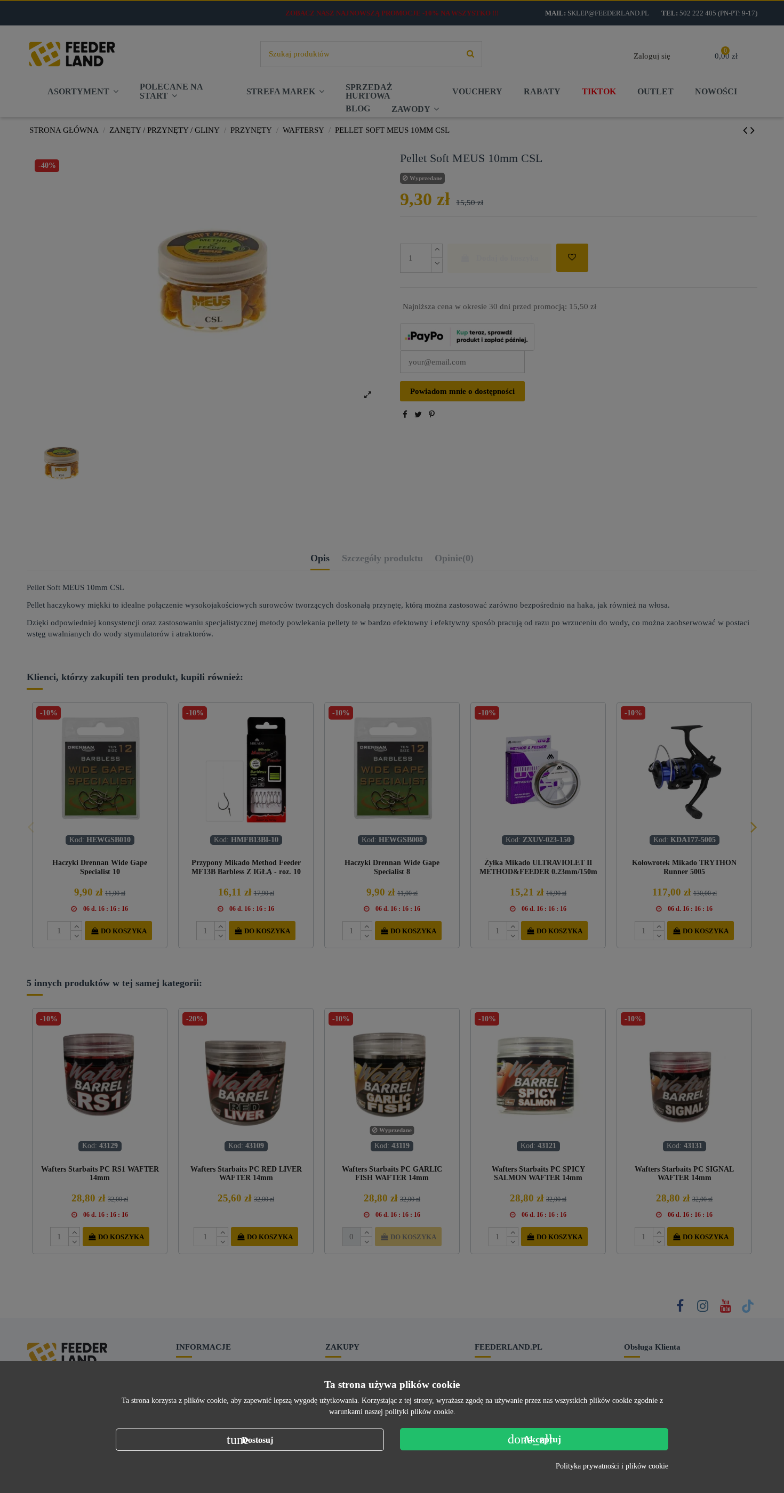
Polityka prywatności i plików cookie (612, 1466)
